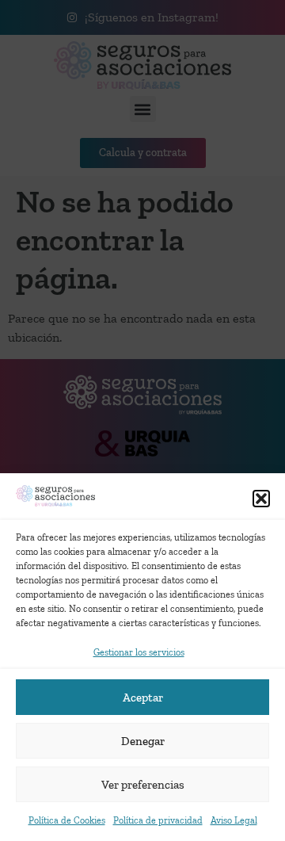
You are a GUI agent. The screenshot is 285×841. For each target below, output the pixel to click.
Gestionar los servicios (138, 652)
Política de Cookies (66, 820)
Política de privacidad (158, 820)
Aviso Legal (234, 820)
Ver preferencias (142, 785)
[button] (261, 499)
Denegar (143, 741)
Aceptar (143, 697)
